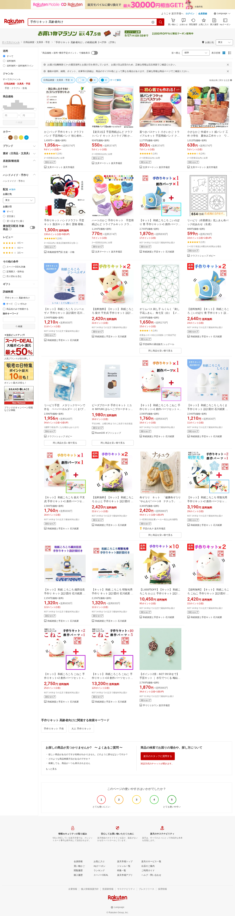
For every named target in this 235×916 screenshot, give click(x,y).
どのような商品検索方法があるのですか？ (69, 759)
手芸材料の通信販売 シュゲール (158, 344)
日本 (5, 166)
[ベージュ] (16, 137)
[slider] (3, 109)
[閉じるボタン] (228, 65)
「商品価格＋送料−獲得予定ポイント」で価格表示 (65, 53)
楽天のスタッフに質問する (157, 756)
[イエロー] (21, 137)
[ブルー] (26, 137)
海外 (13, 189)
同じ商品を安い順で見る (160, 350)
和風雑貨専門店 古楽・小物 (60, 252)
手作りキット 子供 (54, 728)
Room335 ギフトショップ (108, 433)
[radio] (4, 56)
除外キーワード (10, 313)
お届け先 (7, 194)
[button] (222, 14)
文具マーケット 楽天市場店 (60, 167)
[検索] (160, 22)
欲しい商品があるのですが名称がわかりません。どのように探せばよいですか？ (88, 754)
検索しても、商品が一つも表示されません (69, 763)
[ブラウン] (10, 137)
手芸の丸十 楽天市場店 (154, 528)
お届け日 (7, 206)
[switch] (32, 227)
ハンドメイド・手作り (14, 181)
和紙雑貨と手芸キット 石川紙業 (158, 252)
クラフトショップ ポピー (203, 256)
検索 (20, 122)
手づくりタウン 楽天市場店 (156, 705)
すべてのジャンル (11, 42)
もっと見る (51, 769)
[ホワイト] (5, 137)
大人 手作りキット (81, 728)
